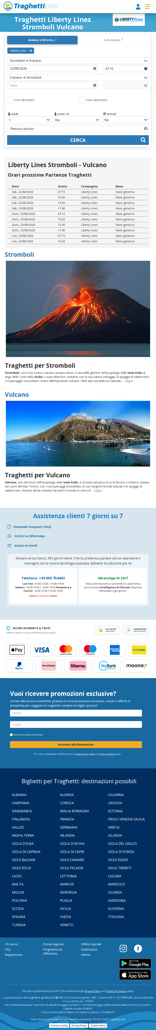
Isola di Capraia (26, 851)
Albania (19, 794)
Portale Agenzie (53, 944)
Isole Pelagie (71, 868)
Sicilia (65, 908)
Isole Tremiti (119, 868)
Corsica (67, 803)
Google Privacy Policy (85, 754)
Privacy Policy (93, 991)
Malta (18, 884)
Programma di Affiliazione (52, 951)
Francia (67, 819)
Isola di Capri (72, 851)
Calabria (116, 794)
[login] (138, 7)
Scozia (18, 908)
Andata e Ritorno (41, 40)
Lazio (17, 876)
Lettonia (68, 876)
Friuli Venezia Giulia (126, 819)
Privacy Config (59, 1025)
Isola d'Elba (23, 843)
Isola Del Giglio (122, 843)
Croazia (115, 803)
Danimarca (22, 811)
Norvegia (68, 892)
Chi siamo (11, 944)
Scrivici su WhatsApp (29, 536)
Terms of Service (107, 754)
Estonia (115, 811)
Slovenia (116, 908)
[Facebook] (138, 948)
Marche (67, 884)
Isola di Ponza (121, 851)
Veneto (66, 924)
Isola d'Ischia (72, 843)
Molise (18, 892)
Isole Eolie (21, 868)
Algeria (67, 794)
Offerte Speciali (91, 944)
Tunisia (19, 924)
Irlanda (67, 835)
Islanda (115, 835)
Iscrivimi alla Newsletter (76, 744)
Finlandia (21, 819)
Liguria (114, 876)
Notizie (85, 955)
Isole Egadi (118, 859)
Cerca (78, 140)
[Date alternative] (82, 100)
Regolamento (14, 955)
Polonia (19, 900)
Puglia (66, 900)
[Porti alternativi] (10, 100)
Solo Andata (112, 40)
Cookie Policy (98, 1025)
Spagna (18, 916)
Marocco (116, 884)
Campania (20, 803)
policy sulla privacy (34, 734)
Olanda (115, 892)
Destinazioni (89, 949)
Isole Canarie (72, 859)
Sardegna (117, 900)
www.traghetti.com (30, 6)
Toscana (116, 916)
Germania (69, 827)
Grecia (114, 827)
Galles (18, 827)
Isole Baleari (23, 859)
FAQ (8, 949)
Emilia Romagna (74, 811)
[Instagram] (125, 948)
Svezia (65, 916)
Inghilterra (23, 835)
